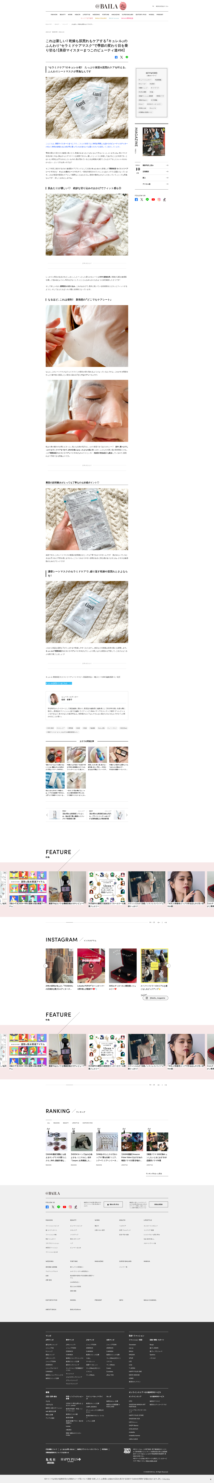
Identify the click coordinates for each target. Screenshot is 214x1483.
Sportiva (152, 1355)
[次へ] (168, 966)
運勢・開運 (73, 1291)
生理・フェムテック (125, 1230)
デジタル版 (146, 184)
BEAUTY (63, 14)
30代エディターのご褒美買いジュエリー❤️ (122, 987)
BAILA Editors (75, 1309)
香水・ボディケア (75, 1239)
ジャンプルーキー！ (52, 1368)
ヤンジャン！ (70, 1373)
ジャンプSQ (50, 1348)
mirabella (132, 1432)
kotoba (68, 1426)
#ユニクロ (153, 108)
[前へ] (46, 966)
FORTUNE (105, 14)
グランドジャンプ (72, 1380)
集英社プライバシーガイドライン (88, 1449)
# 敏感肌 (92, 728)
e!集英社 (69, 1430)
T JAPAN (132, 1368)
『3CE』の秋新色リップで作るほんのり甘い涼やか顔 (109, 905)
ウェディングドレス (52, 1271)
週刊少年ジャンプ (51, 1344)
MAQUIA (132, 1355)
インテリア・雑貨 (149, 1230)
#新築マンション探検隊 (146, 96)
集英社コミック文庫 (52, 1378)
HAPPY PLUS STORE (136, 1415)
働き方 (97, 1226)
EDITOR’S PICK (141, 14)
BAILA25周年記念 (127, 18)
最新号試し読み (148, 165)
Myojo (152, 1344)
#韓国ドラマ (160, 96)
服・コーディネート (51, 1230)
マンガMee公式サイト (93, 1368)
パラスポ (152, 1358)
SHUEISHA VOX (134, 1419)
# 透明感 (70, 728)
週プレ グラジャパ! (156, 1351)
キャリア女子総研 (87, 18)
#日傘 (151, 92)
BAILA (131, 1351)
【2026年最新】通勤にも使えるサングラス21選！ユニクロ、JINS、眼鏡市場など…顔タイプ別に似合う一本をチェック (56, 1160)
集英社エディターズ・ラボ (158, 1404)
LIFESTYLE (86, 14)
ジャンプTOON (51, 1361)
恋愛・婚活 (49, 1280)
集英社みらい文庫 (112, 1401)
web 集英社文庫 (51, 1411)
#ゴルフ (141, 104)
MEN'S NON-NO (134, 1375)
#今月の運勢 (142, 92)
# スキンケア (61, 728)
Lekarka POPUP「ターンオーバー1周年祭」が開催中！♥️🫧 (90, 987)
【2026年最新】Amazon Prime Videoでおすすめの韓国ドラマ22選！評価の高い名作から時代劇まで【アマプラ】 (131, 1160)
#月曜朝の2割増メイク (145, 112)
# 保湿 (78, 728)
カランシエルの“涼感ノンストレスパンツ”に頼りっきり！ (69, 905)
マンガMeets (90, 1375)
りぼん (88, 1358)
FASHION (54, 14)
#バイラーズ (155, 88)
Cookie (108, 1368)
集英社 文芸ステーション (54, 1408)
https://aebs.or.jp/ (151, 1461)
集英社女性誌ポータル (162, 6)
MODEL (151, 14)
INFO (121, 1300)
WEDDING (96, 14)
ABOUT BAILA (51, 1309)
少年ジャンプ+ (50, 1358)
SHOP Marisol (133, 1425)
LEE (130, 1361)
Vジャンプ (49, 1351)
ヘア (71, 1243)
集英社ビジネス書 (72, 1414)
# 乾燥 (85, 728)
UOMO (131, 1378)
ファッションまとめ (52, 1252)
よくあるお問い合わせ (67, 1449)
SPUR (131, 1358)
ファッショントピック (52, 1226)
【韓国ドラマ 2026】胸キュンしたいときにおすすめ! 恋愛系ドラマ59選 (157, 1157)
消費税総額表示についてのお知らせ (57, 1452)
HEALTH (77, 14)
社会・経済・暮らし (149, 1239)
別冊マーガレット (92, 1365)
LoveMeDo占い (75, 1282)
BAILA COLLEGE (100, 18)
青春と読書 (49, 1415)
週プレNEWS (154, 1348)
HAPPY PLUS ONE (135, 1371)
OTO (130, 1401)
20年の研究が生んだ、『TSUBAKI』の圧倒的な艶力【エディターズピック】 (59, 988)
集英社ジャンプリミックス (54, 1375)
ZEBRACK (49, 1365)
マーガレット (90, 1361)
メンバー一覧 (123, 1267)
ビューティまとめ (75, 1247)
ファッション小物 (51, 1234)
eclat (130, 1365)
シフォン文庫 (90, 1421)
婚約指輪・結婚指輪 (51, 1267)
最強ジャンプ (50, 1355)
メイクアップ (74, 1234)
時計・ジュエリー (51, 1239)
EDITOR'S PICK (51, 1300)
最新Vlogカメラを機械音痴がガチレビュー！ (26, 1066)
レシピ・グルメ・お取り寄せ (152, 1234)
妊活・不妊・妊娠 (124, 1234)
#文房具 (152, 84)
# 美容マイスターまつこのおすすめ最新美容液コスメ (63, 732)
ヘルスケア (122, 1226)
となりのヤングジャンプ (74, 1377)
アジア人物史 (50, 1418)
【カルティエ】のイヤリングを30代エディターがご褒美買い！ (148, 905)
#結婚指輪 (158, 80)
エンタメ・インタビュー (151, 1226)
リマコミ (89, 1371)
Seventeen (132, 1344)
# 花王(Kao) (123, 728)
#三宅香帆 (154, 100)
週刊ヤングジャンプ (72, 1365)
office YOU (110, 1375)
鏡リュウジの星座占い (77, 1267)
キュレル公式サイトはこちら (57, 683)
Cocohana (109, 1371)
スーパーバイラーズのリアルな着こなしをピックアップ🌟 (154, 987)
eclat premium (133, 1429)
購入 (144, 178)
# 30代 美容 (50, 728)
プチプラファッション (52, 1243)
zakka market (133, 1439)
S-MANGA (49, 1371)
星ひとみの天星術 (75, 1286)
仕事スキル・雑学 (100, 1230)
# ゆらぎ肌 (101, 728)
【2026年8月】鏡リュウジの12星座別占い (186, 903)
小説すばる (49, 1404)
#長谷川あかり (143, 100)
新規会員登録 (158, 1204)
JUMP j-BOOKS (91, 1407)
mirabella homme (134, 1435)
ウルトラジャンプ (72, 1384)
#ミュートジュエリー (145, 80)
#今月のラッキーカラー (154, 104)
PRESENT (160, 14)
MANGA (147, 1261)
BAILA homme (114, 18)
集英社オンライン (135, 1382)
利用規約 (105, 1449)
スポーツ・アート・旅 (150, 1243)
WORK (70, 14)
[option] (30, 890)
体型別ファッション (52, 1247)
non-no (131, 1348)
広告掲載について (51, 1449)
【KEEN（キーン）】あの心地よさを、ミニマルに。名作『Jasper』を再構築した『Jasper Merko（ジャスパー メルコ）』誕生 (81, 1160)
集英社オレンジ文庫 (92, 1403)
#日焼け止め (142, 108)
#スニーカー (142, 84)
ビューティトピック (76, 1226)
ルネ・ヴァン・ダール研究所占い (79, 1271)
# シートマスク (112, 728)
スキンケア (73, 1230)
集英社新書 (69, 1417)
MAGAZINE (115, 14)
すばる (48, 1401)
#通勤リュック (143, 88)
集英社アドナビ (155, 1401)
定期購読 (146, 171)
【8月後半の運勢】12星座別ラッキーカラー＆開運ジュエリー (30, 905)
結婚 (47, 1275)
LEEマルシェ (133, 1422)
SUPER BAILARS (127, 14)
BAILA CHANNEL (150, 1300)
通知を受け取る (114, 1204)
